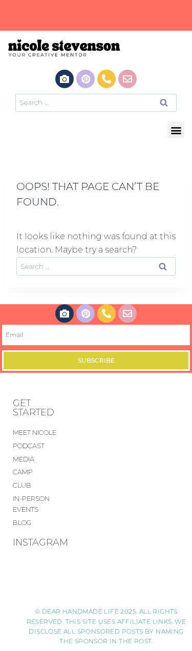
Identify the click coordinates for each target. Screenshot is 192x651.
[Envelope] (127, 79)
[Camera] (64, 79)
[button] (175, 129)
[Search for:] (96, 102)
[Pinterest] (85, 79)
